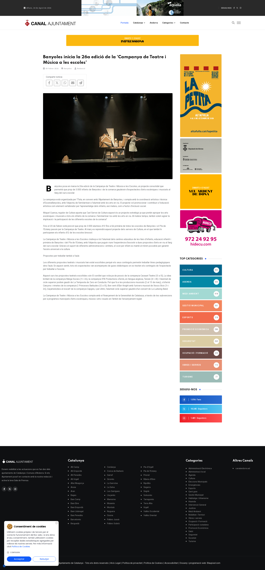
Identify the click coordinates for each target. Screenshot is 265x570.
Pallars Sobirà (113, 523)
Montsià (110, 507)
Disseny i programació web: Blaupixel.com (200, 563)
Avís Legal (115, 563)
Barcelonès (76, 519)
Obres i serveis (195, 518)
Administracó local (197, 471)
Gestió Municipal (196, 495)
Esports (192, 488)
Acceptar (19, 559)
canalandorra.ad (242, 468)
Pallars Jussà (113, 519)
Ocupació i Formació (198, 521)
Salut (191, 531)
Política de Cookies (153, 563)
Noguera (111, 511)
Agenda (192, 475)
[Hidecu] (201, 231)
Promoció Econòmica (198, 528)
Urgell (146, 507)
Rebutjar (44, 559)
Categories (167, 23)
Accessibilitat (171, 563)
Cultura (192, 478)
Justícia (192, 508)
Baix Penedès (77, 515)
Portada (124, 23)
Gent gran (193, 491)
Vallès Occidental (151, 511)
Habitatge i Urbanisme (198, 498)
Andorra (154, 23)
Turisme (192, 541)
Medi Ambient (195, 511)
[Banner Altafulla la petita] (201, 95)
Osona (110, 515)
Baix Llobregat (77, 511)
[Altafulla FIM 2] (201, 191)
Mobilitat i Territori (197, 515)
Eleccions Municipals (198, 481)
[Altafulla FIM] (132, 40)
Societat (192, 538)
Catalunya (138, 23)
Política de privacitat (132, 563)
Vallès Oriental (150, 515)
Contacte (184, 23)
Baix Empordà (77, 507)
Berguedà (75, 523)
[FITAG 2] (201, 155)
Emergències (194, 485)
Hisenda (192, 501)
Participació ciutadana (199, 524)
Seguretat (193, 534)
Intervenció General (197, 505)
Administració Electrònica (200, 468)
